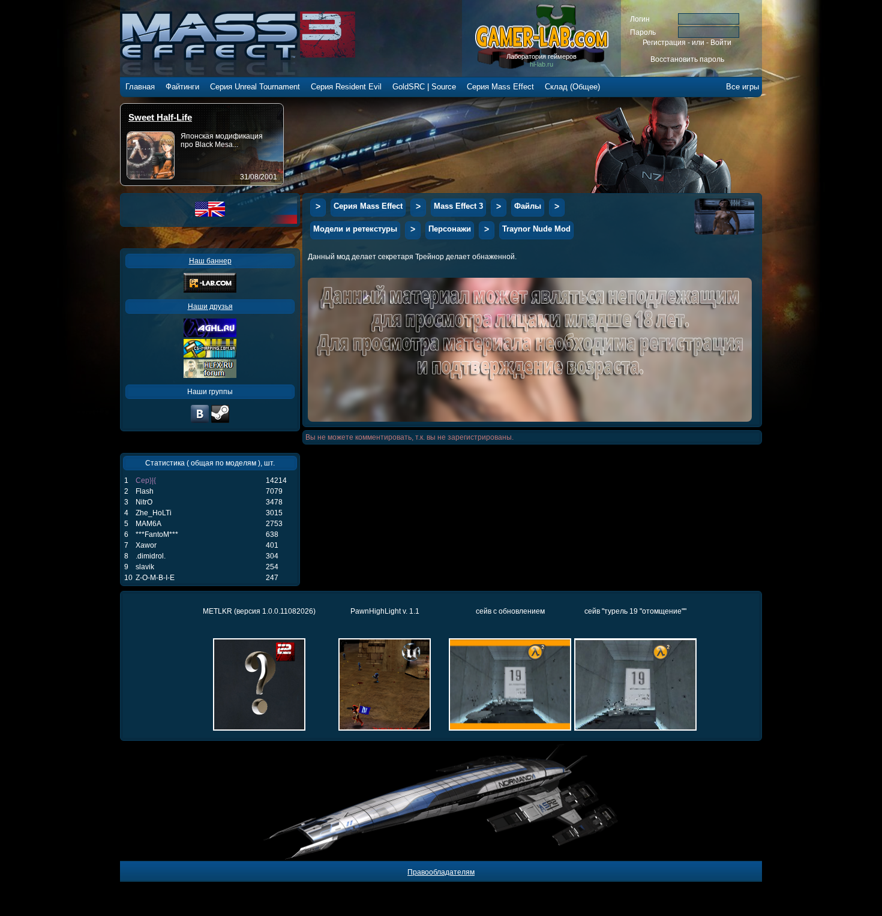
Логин (640, 19)
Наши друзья (210, 306)
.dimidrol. (151, 556)
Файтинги (182, 86)
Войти (720, 42)
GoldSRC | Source (424, 86)
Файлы (527, 206)
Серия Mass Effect (500, 86)
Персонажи (449, 228)
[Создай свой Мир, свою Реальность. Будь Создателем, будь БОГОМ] (210, 355)
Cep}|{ (146, 480)
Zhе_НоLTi (154, 513)
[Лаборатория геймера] (200, 422)
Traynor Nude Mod (536, 228)
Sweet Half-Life (160, 117)
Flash (145, 491)
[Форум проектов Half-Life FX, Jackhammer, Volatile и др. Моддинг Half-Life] (210, 375)
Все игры (742, 86)
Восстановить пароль (687, 59)
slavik (145, 567)
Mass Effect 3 (458, 206)
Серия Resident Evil (346, 86)
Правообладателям (441, 872)
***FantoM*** (157, 534)
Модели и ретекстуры (355, 228)
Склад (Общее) (572, 86)
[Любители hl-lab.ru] (220, 422)
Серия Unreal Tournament (255, 86)
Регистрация (664, 42)
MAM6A (148, 523)
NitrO (144, 502)
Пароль (643, 32)
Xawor (146, 545)
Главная (140, 86)
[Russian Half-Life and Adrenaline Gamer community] (210, 335)
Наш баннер (210, 261)
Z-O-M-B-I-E (155, 577)
